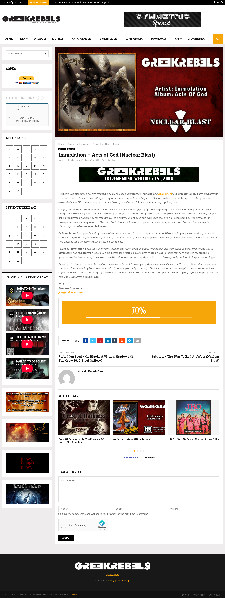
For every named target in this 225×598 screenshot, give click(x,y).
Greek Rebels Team (70, 160)
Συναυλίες (40, 38)
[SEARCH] (45, 53)
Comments (130, 457)
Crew (178, 38)
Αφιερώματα (134, 38)
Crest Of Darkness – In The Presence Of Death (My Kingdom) (81, 441)
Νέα (22, 38)
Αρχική (9, 38)
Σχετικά (185, 594)
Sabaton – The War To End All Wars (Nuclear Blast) (185, 358)
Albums (62, 149)
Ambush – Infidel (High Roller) (131, 439)
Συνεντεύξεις (109, 38)
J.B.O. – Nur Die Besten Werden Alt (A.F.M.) (193, 439)
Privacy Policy (199, 594)
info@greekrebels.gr (119, 580)
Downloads (159, 38)
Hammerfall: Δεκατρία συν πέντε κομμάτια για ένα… (85, 2)
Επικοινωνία (196, 38)
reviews (149, 457)
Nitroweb (72, 594)
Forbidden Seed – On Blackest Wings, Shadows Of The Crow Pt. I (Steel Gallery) (95, 358)
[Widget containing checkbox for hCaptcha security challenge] (83, 525)
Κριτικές (57, 38)
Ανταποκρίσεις (82, 38)
